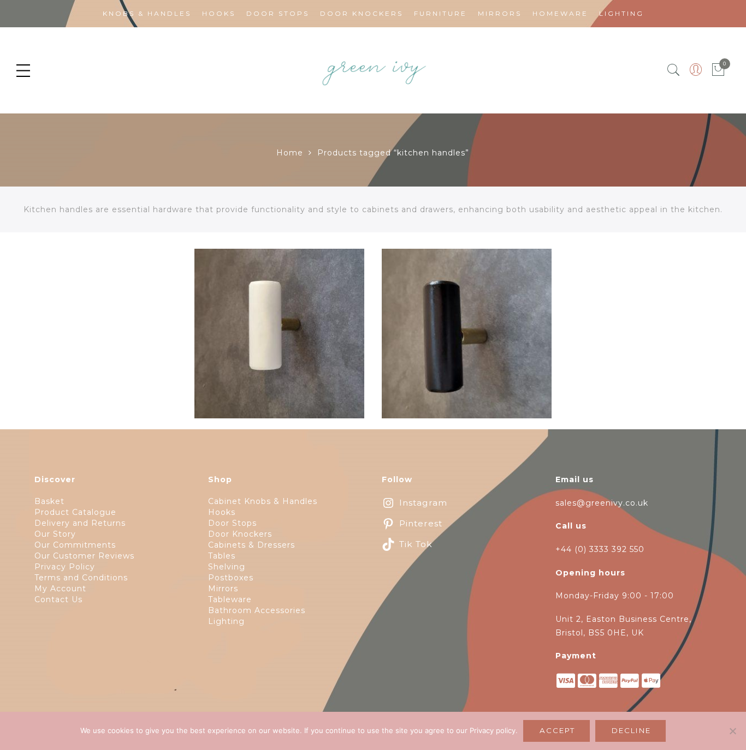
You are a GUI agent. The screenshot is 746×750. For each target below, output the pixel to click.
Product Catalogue (75, 512)
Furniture (440, 13)
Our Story (55, 534)
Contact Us (58, 599)
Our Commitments (75, 545)
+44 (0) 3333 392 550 (599, 549)
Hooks (218, 13)
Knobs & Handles (147, 13)
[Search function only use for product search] (673, 70)
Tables (221, 556)
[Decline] (732, 730)
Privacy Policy (64, 567)
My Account (60, 588)
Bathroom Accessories (256, 610)
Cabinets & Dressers (251, 545)
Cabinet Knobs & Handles (262, 501)
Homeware (560, 13)
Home (289, 153)
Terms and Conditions (81, 578)
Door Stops (277, 13)
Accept (557, 730)
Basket (49, 501)
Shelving (226, 567)
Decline (631, 730)
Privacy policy (493, 730)
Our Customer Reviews (84, 556)
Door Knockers (361, 13)
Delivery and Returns (80, 523)
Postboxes (230, 578)
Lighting (621, 13)
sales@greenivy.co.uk (601, 503)
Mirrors (500, 13)
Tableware (230, 599)
